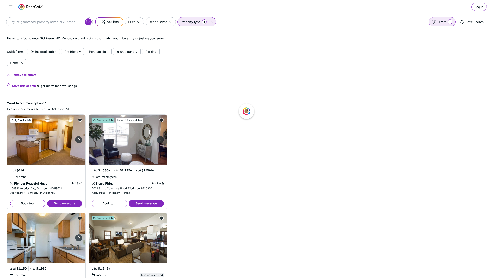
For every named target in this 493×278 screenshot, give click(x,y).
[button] (211, 21)
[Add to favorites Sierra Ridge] (161, 120)
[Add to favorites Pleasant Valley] (79, 218)
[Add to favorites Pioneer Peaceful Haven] (79, 120)
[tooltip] (18, 177)
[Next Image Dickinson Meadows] (160, 237)
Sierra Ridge (105, 183)
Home (14, 63)
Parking (150, 51)
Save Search (474, 22)
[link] (479, 7)
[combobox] (49, 21)
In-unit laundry (126, 51)
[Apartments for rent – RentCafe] (30, 7)
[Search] (88, 21)
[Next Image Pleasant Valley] (78, 237)
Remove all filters (23, 75)
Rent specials (98, 51)
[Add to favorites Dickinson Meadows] (161, 218)
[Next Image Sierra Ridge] (160, 139)
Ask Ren (113, 22)
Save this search (24, 86)
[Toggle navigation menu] (10, 7)
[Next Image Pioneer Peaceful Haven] (78, 139)
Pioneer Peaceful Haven (31, 183)
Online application (43, 51)
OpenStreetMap (349, 267)
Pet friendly (73, 51)
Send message (64, 203)
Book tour (28, 203)
